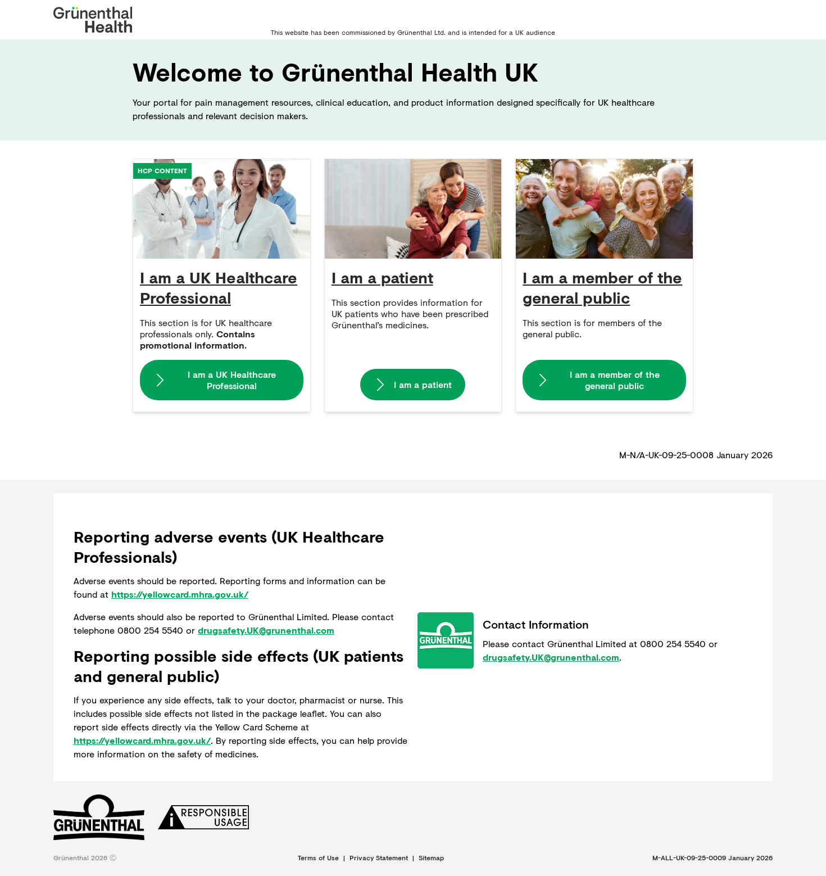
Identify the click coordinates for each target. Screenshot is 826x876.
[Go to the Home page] (92, 20)
